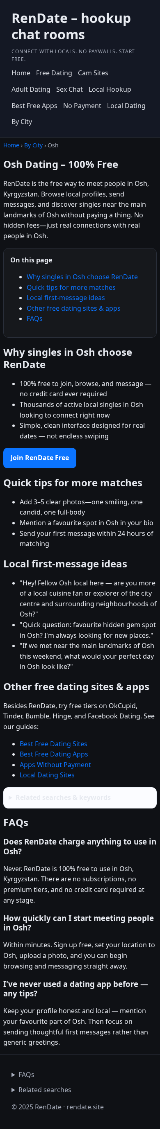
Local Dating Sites (47, 774)
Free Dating (54, 72)
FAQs (35, 318)
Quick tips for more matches (71, 287)
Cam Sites (93, 72)
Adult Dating (30, 89)
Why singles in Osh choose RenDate (82, 276)
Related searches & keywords (63, 797)
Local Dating (126, 105)
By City (21, 121)
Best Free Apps (34, 105)
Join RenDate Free (40, 457)
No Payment (82, 105)
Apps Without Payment (55, 764)
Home (20, 72)
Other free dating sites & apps (74, 308)
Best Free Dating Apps (54, 754)
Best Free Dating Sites (53, 743)
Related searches (44, 1089)
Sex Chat (69, 89)
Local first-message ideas (66, 297)
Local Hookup (110, 89)
